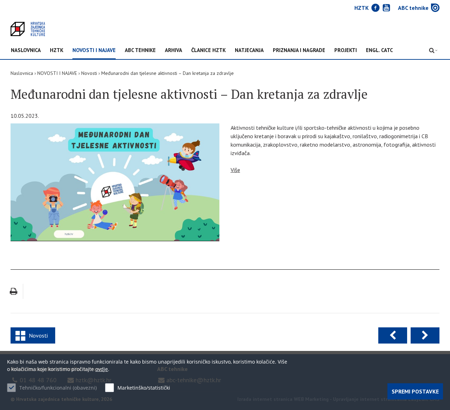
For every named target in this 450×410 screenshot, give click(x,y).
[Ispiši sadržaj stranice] (13, 291)
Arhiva (173, 50)
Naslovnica (26, 50)
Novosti (89, 73)
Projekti (345, 50)
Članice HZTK (208, 50)
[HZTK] (28, 29)
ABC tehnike (140, 50)
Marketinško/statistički (143, 387)
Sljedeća (425, 335)
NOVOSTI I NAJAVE (94, 50)
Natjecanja (249, 50)
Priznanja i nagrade (299, 50)
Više (235, 169)
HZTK (56, 50)
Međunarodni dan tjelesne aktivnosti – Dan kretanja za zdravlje (167, 73)
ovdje (101, 369)
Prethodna (392, 335)
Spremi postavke (415, 391)
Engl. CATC (379, 50)
